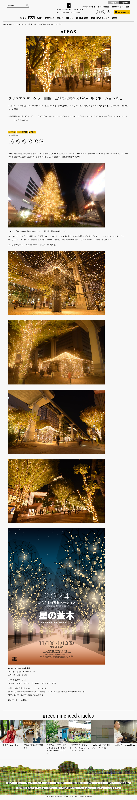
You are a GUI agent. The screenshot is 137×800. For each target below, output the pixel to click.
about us (116, 6)
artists (69, 17)
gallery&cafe (82, 17)
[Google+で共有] (23, 141)
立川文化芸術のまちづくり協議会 (31, 788)
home (23, 17)
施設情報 (99, 788)
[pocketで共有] (35, 141)
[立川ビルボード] (68, 10)
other (114, 17)
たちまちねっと (86, 788)
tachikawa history (100, 17)
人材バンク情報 (113, 788)
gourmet (23, 132)
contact (111, 783)
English (113, 3)
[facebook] (98, 12)
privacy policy (124, 783)
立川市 (50, 788)
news (31, 17)
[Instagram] (108, 12)
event (39, 17)
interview (49, 17)
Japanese (124, 3)
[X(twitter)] (103, 12)
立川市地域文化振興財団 (66, 788)
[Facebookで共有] (17, 141)
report (60, 17)
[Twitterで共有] (11, 141)
